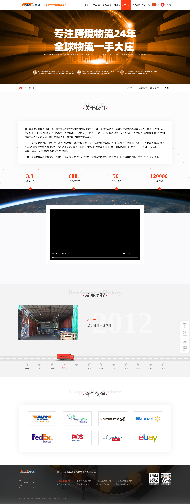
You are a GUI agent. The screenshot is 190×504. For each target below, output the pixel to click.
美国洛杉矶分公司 (123, 484)
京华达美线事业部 (103, 481)
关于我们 (126, 5)
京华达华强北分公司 (124, 481)
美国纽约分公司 (102, 484)
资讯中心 (116, 5)
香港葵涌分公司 (83, 484)
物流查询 (107, 5)
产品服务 (97, 5)
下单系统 (136, 5)
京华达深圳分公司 (84, 481)
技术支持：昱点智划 (60, 498)
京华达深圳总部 (63, 481)
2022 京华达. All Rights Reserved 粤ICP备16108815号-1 (35, 498)
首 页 (87, 5)
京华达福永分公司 (64, 484)
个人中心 (146, 5)
